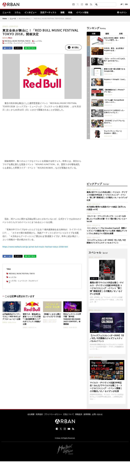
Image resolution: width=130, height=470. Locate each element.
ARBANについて (104, 12)
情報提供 (78, 414)
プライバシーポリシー (53, 414)
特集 (70, 12)
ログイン (123, 12)
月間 (121, 34)
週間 (107, 34)
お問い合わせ (97, 414)
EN (126, 4)
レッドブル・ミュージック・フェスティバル (19, 43)
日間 (93, 34)
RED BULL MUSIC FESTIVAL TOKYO (17, 41)
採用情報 (87, 414)
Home (5, 18)
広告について (68, 414)
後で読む (75, 47)
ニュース (7, 12)
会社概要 (31, 414)
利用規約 (39, 414)
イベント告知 (82, 12)
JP (121, 4)
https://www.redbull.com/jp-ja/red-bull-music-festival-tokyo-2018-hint (35, 246)
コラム (17, 12)
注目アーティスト (48, 12)
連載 (62, 12)
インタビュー (30, 12)
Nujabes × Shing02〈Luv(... (115, 79)
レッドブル (38, 41)
